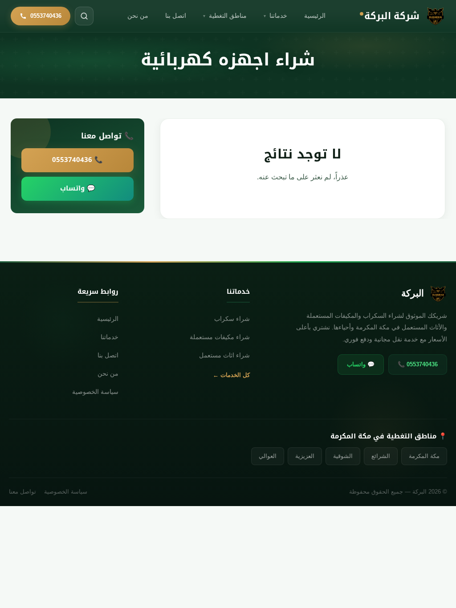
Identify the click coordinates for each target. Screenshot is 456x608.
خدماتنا (275, 15)
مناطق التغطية (225, 15)
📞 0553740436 (77, 160)
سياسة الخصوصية (95, 392)
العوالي (268, 456)
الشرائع (380, 456)
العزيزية (304, 456)
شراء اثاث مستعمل (224, 355)
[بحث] (84, 16)
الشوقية (343, 456)
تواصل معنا (22, 492)
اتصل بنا (175, 15)
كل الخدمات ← (231, 375)
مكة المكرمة (424, 456)
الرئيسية (315, 15)
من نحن (137, 15)
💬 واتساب (77, 188)
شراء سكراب (232, 319)
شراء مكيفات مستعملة (220, 337)
